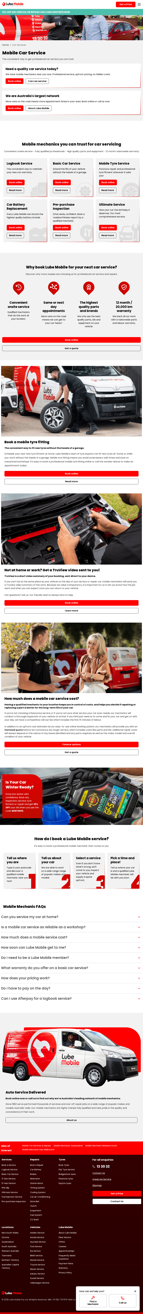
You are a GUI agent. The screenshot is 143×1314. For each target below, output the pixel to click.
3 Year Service (9, 1178)
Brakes (33, 1174)
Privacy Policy (65, 1272)
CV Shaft (34, 1219)
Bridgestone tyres (67, 1174)
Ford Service (36, 1246)
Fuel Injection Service (12, 1196)
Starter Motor (36, 1183)
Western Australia (10, 1251)
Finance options (71, 744)
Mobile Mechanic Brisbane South (101, 1145)
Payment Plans (66, 1263)
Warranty (63, 1268)
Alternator (35, 1178)
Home (5, 45)
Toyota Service (37, 1264)
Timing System (37, 1187)
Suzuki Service (37, 1278)
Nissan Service (37, 1269)
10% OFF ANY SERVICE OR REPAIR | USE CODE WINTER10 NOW (36, 12)
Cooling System (38, 1192)
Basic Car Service (10, 1174)
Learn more (71, 610)
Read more (15, 190)
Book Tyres (64, 1165)
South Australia (9, 1246)
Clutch (33, 1206)
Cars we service (37, 81)
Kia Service (35, 1251)
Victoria (5, 1237)
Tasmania (6, 1255)
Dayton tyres (65, 1183)
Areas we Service (101, 1179)
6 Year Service (9, 1183)
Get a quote (71, 752)
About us (71, 1120)
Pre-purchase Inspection (14, 1201)
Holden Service (37, 1232)
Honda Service (37, 1237)
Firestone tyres (66, 1178)
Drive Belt (34, 1201)
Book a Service (9, 1165)
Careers (62, 1246)
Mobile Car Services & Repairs (36, 1145)
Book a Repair (36, 1165)
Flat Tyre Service (67, 1169)
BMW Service (36, 1255)
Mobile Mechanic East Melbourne (38, 1149)
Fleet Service (65, 1237)
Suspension (35, 1210)
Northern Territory (10, 1260)
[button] (71, 917)
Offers (62, 1241)
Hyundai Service (38, 1241)
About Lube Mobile (38, 108)
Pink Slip (5, 1187)
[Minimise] (135, 1291)
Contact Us (98, 1173)
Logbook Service (9, 1169)
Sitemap (97, 1185)
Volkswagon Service (39, 1282)
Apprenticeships (66, 1251)
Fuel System (36, 1215)
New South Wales (10, 1232)
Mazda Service (37, 1260)
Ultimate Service (10, 1192)
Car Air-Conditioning (40, 1196)
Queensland (8, 1241)
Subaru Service (37, 1273)
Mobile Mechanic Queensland (68, 1145)
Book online (14, 81)
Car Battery (35, 1169)
